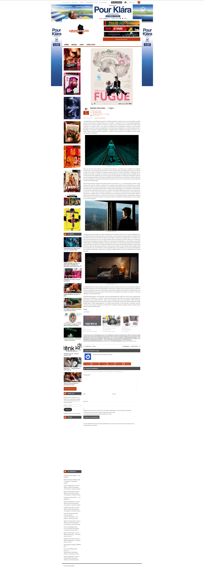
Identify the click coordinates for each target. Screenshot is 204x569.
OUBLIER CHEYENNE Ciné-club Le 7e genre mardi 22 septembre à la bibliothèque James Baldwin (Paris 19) (72, 264)
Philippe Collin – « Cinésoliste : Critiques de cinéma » (72, 481)
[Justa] (102, 11)
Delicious (128, 364)
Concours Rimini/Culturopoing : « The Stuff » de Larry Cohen (72, 534)
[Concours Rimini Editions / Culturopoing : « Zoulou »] (121, 23)
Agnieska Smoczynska (97, 114)
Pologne (98, 115)
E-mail (114, 394)
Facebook (88, 364)
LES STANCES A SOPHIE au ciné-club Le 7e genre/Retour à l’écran (72, 309)
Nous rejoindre (118, 2)
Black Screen (67, 479)
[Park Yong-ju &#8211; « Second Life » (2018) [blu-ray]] (131, 321)
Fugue (107, 114)
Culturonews (75, 2)
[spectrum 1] (72, 230)
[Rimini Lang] (72, 206)
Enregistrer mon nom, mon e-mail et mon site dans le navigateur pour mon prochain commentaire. (107, 410)
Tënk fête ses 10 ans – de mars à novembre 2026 (71, 354)
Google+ (104, 364)
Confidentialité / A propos (92, 2)
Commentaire (87, 374)
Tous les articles (66, 2)
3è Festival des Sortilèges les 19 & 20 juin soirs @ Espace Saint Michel (72, 324)
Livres (82, 45)
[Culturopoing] (79, 36)
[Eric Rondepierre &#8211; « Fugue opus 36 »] (92, 321)
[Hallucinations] (72, 118)
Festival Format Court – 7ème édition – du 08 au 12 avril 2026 (72, 339)
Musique (74, 45)
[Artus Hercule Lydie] (72, 191)
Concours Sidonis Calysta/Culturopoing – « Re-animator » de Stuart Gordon (72, 487)
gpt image (66, 544)
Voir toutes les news (70, 388)
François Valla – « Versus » (90, 346)
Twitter (96, 364)
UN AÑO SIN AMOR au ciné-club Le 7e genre (72, 295)
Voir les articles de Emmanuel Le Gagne (103, 354)
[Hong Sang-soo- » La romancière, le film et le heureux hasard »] (111, 321)
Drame (93, 115)
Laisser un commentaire (99, 118)
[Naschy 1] (72, 167)
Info (125, 2)
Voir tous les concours (121, 39)
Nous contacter (103, 2)
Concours (81, 2)
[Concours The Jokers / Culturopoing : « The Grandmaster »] (121, 34)
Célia (65, 475)
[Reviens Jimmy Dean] (72, 94)
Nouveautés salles (97, 112)
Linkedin (112, 364)
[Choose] (72, 70)
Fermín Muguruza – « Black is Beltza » (130, 346)
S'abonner (67, 409)
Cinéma (66, 45)
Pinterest (120, 364)
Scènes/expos (90, 45)
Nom (84, 394)
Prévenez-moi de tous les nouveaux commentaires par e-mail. (100, 412)
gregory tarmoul (68, 491)
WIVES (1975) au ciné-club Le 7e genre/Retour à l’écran (71, 384)
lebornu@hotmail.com (106, 341)
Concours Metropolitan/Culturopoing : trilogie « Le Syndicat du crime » (71, 552)
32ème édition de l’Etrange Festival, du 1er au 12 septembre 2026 (72, 249)
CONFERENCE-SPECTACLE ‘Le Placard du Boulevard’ (72, 280)
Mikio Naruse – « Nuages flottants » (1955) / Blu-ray (72, 369)
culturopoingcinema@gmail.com (128, 341)
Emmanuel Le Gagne (96, 111)
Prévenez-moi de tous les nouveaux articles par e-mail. (98, 414)
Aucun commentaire (88, 118)
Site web (85, 401)
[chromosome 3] (72, 143)
